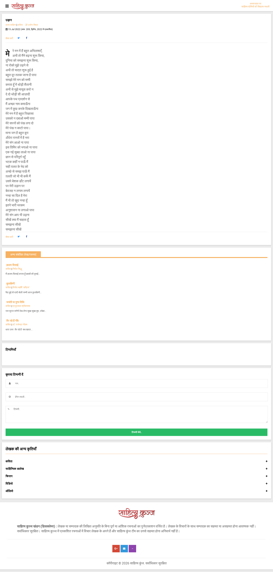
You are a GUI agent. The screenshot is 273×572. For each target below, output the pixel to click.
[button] (18, 38)
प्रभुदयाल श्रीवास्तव (21, 306)
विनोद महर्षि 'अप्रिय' (21, 287)
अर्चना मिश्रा (32, 25)
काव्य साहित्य (11, 25)
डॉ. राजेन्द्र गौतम (20, 324)
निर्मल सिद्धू (17, 268)
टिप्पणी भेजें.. (137, 432)
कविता (20, 25)
